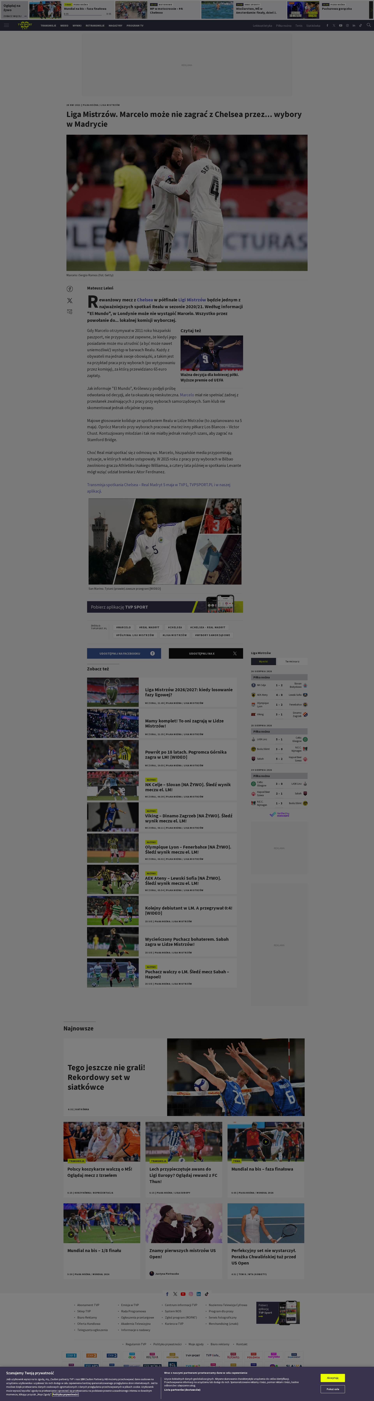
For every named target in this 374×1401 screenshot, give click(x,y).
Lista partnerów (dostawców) (182, 1389)
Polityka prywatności (65, 1394)
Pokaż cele (333, 1389)
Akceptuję (333, 1378)
